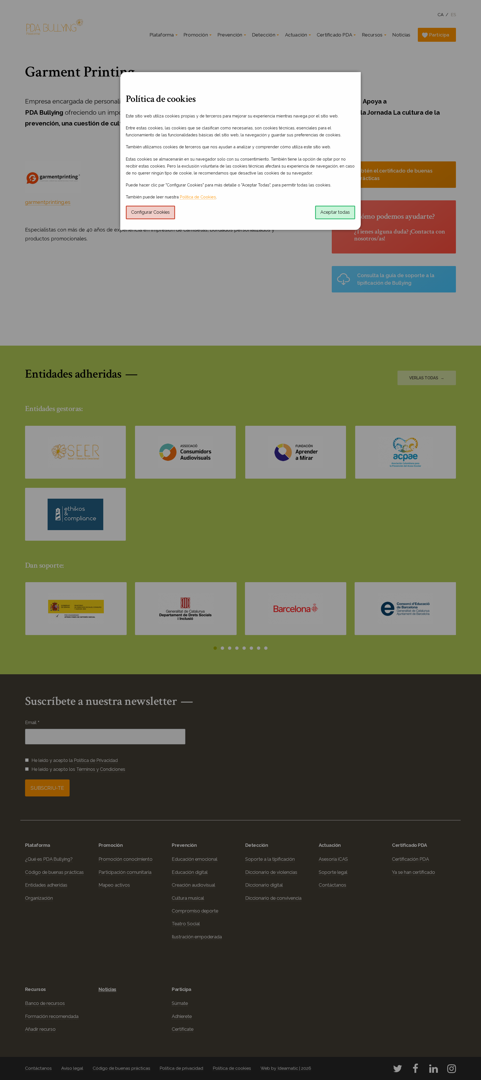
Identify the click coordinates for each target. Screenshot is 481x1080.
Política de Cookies (198, 197)
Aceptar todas (335, 212)
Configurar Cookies (150, 212)
